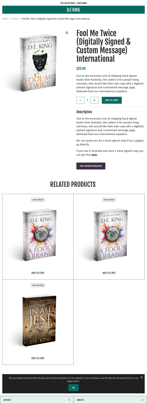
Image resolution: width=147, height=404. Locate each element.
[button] (66, 32)
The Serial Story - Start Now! (73, 3)
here (94, 154)
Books (7, 400)
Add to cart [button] (38, 272)
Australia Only (38, 285)
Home (5, 18)
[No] (141, 377)
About (80, 400)
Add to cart (111, 100)
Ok (73, 387)
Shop (15, 18)
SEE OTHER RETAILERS (91, 166)
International (38, 200)
